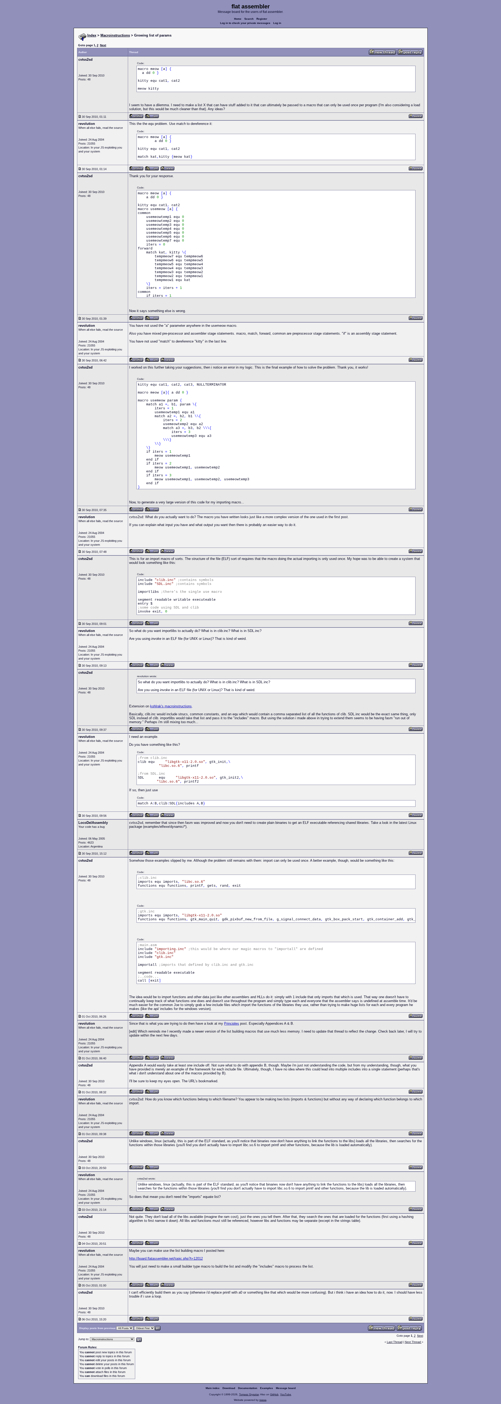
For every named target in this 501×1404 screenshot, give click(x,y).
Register (261, 18)
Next (103, 45)
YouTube (285, 1394)
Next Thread (413, 1342)
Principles (231, 1023)
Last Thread (394, 1342)
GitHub (274, 1394)
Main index (213, 1388)
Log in (277, 23)
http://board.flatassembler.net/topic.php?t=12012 (166, 1258)
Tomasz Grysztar (249, 1394)
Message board (286, 1388)
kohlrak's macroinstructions (171, 706)
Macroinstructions (115, 35)
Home (237, 18)
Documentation (247, 1388)
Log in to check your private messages (245, 23)
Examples (266, 1388)
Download (228, 1388)
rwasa (262, 1399)
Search (249, 18)
